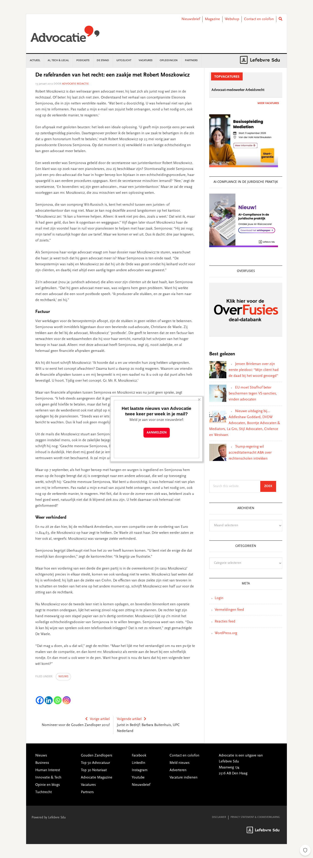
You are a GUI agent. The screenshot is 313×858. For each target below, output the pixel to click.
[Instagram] (67, 700)
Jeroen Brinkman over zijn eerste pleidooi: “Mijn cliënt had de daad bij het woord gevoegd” (254, 370)
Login (219, 598)
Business (42, 763)
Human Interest (47, 770)
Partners (87, 792)
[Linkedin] (49, 700)
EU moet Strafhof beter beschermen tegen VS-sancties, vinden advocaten (253, 393)
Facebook (139, 755)
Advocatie (65, 36)
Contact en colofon (259, 19)
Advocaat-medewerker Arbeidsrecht (237, 90)
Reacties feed (225, 621)
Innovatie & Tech (48, 777)
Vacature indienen (184, 777)
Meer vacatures (268, 103)
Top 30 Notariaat (94, 770)
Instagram (140, 770)
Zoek (270, 486)
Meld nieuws (179, 763)
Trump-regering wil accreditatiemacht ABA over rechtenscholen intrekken (250, 453)
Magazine (212, 19)
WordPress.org (226, 633)
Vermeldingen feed (229, 610)
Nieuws (63, 676)
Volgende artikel (129, 719)
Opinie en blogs (47, 785)
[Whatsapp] (58, 700)
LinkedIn (138, 763)
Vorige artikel (100, 719)
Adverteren (178, 770)
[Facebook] (40, 700)
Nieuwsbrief (190, 19)
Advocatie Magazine (96, 777)
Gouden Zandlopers (96, 755)
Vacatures (88, 785)
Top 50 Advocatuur (95, 763)
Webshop (232, 19)
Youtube (138, 777)
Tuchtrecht (43, 792)
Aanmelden (157, 432)
